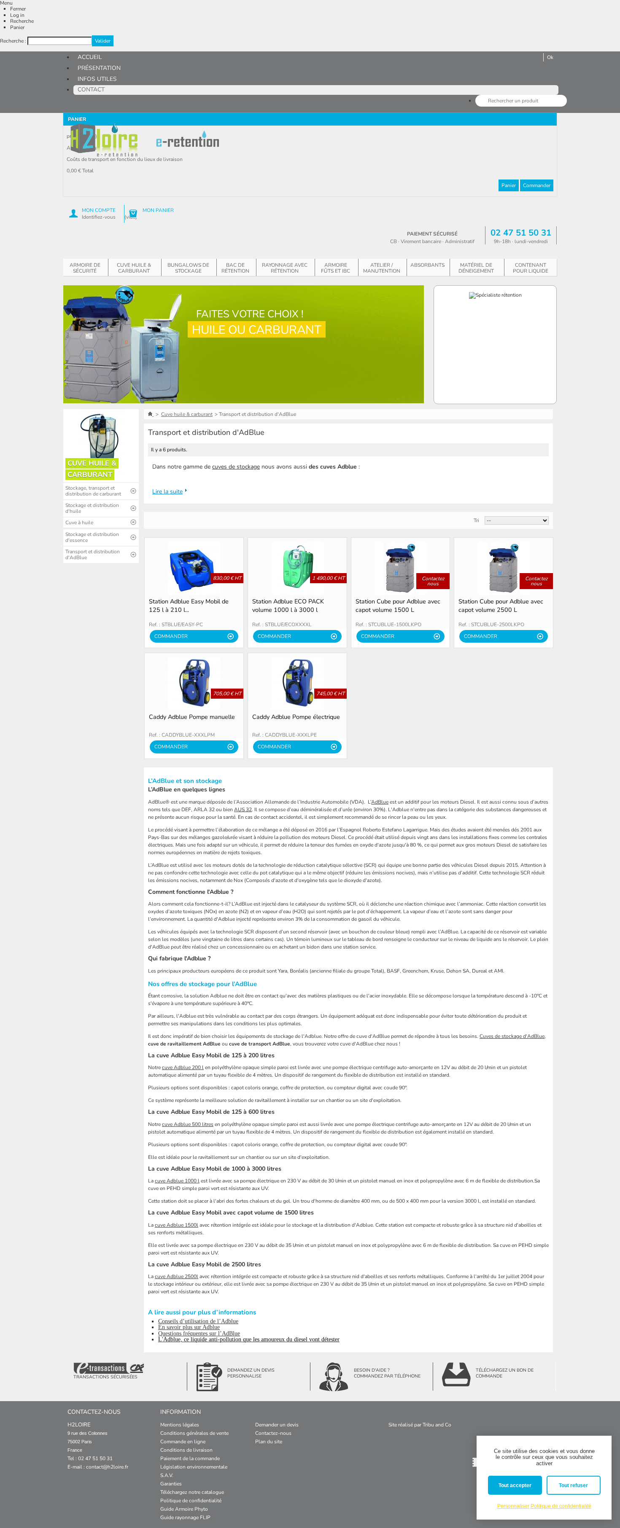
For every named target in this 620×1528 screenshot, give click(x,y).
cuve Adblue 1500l (176, 1225)
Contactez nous (433, 581)
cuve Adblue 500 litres (187, 1124)
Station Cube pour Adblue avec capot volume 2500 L (500, 605)
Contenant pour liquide (530, 268)
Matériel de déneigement (476, 268)
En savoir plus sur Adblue (189, 1327)
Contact (91, 90)
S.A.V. (166, 1475)
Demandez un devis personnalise (251, 1373)
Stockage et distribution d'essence (92, 537)
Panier (17, 27)
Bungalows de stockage (188, 268)
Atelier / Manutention (381, 268)
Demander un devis (277, 1424)
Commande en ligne (182, 1441)
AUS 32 (243, 809)
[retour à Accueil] (151, 414)
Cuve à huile (79, 522)
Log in (17, 15)
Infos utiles (97, 79)
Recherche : (13, 41)
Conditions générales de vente (194, 1433)
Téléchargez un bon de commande (505, 1373)
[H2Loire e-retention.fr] (105, 140)
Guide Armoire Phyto (184, 1509)
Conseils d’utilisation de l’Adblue (198, 1321)
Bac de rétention (235, 268)
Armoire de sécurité (85, 268)
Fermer (18, 8)
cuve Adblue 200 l (183, 1067)
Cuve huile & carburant (134, 268)
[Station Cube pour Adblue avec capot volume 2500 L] (503, 568)
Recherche (22, 21)
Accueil (90, 57)
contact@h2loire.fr (107, 1467)
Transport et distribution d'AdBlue (92, 554)
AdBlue (379, 802)
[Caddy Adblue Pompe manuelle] (194, 683)
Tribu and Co (437, 1424)
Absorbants (427, 265)
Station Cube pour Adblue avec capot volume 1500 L (398, 605)
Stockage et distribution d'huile (92, 508)
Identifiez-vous (99, 217)
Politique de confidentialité (190, 1500)
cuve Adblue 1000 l (177, 1180)
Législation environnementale (193, 1467)
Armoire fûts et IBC (335, 268)
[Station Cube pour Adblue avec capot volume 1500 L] (401, 568)
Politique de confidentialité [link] (561, 1506)
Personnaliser (513, 1506)
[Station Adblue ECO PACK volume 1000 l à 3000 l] (297, 568)
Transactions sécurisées (105, 1377)
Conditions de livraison (186, 1450)
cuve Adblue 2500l (176, 1276)
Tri (476, 520)
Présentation (99, 68)
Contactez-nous (273, 1433)
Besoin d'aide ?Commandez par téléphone (387, 1373)
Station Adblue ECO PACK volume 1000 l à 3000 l (288, 605)
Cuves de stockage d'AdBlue (512, 1036)
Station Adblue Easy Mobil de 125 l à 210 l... (189, 605)
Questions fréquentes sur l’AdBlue (199, 1333)
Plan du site (268, 1441)
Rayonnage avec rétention (284, 268)
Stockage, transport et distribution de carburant (93, 491)
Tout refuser (573, 1485)
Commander (536, 185)
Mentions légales (179, 1424)
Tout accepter (515, 1485)
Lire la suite (167, 492)
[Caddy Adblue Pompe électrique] (297, 683)
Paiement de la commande (190, 1458)
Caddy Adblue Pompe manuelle (192, 717)
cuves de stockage (236, 467)
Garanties (171, 1483)
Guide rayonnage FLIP (185, 1517)
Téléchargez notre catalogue (192, 1492)
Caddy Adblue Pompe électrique (296, 717)
